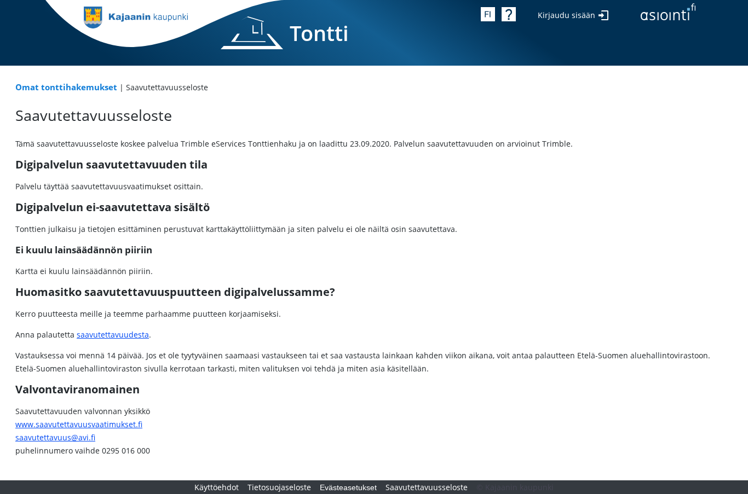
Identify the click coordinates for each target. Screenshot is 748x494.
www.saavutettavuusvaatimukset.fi (78, 424)
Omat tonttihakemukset (66, 87)
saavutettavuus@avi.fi (55, 437)
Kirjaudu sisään (566, 15)
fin (488, 14)
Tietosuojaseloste (279, 487)
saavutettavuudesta (113, 334)
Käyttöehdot (216, 487)
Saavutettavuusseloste (426, 487)
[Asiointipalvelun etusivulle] (668, 14)
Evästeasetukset (348, 487)
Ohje (508, 14)
